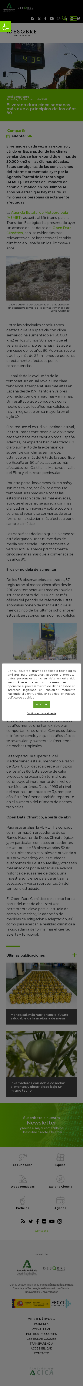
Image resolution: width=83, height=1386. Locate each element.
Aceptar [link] (41, 704)
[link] (5, 26)
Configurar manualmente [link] (41, 713)
